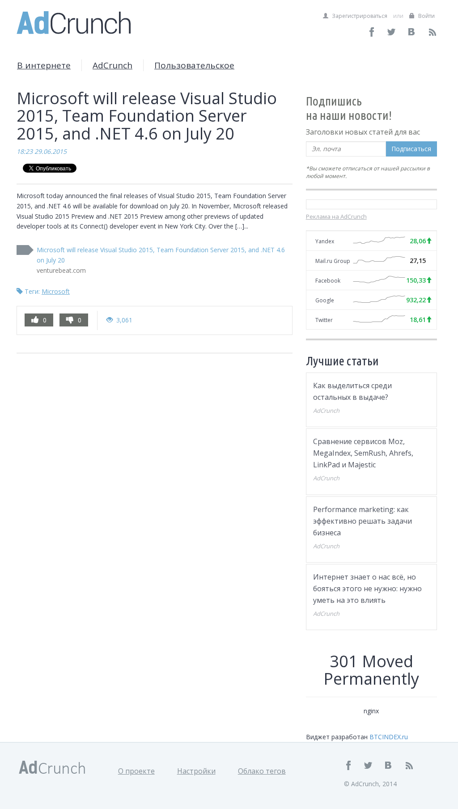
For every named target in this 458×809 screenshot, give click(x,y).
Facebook (327, 280)
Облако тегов (262, 771)
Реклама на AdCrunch (336, 216)
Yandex (324, 241)
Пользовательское (194, 65)
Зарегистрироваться (359, 16)
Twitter (324, 320)
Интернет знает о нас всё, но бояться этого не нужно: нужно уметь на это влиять (367, 588)
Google (324, 300)
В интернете (44, 65)
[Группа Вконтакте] (412, 32)
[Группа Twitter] (392, 32)
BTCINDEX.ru (388, 737)
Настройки (196, 771)
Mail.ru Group (332, 261)
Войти (426, 16)
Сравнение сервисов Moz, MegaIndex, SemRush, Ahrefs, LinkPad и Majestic (363, 453)
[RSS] (432, 32)
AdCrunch (112, 65)
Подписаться (411, 148)
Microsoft (56, 291)
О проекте (136, 771)
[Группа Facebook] (372, 32)
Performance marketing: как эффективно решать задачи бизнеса (362, 521)
